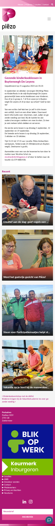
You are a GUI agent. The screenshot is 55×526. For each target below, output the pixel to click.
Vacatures (8, 493)
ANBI (6, 479)
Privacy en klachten (12, 490)
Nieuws (20, 5)
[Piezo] (8, 19)
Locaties (38, 5)
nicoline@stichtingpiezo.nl (16, 157)
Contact (46, 5)
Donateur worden (11, 482)
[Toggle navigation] (49, 19)
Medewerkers (10, 488)
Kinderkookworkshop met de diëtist (18, 396)
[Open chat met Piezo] (49, 520)
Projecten (29, 5)
